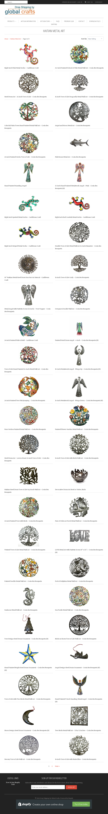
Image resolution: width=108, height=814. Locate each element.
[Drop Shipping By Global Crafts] (23, 11)
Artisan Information (28, 21)
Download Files (94, 21)
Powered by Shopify (66, 798)
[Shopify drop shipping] (54, 807)
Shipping (54, 24)
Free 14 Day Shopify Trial (13, 783)
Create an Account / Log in (72, 2)
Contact (81, 21)
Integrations (45, 21)
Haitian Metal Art (54, 30)
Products (11, 21)
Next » (57, 766)
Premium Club (69, 21)
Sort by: (84, 39)
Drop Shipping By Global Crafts (50, 798)
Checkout (99, 2)
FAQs (58, 21)
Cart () (89, 2)
